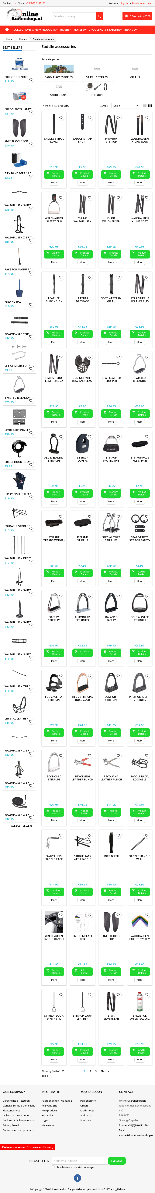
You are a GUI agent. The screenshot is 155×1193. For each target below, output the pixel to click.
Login (45, 1120)
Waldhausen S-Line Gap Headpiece (19, 205)
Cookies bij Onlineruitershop (19, 1120)
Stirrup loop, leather (82, 1017)
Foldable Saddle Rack (19, 526)
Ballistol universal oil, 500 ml (140, 1018)
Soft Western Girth (111, 299)
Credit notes (87, 1110)
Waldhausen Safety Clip (54, 219)
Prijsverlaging (49, 1105)
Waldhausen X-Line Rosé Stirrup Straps (140, 143)
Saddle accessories (59, 77)
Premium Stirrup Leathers (111, 141)
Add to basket (53, 254)
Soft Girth (111, 856)
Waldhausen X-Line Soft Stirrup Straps (140, 222)
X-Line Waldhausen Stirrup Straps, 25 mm (83, 222)
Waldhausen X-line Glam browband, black (19, 750)
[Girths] (135, 69)
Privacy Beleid (11, 1125)
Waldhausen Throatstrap (19, 686)
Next (105, 1071)
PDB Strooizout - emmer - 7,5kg (19, 77)
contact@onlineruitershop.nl (136, 1135)
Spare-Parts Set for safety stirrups (139, 540)
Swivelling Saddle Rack (54, 857)
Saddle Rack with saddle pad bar (82, 859)
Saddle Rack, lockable (140, 778)
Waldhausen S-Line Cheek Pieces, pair (19, 654)
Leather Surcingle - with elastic (54, 301)
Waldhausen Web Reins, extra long (19, 333)
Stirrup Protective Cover (111, 460)
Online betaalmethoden (16, 1115)
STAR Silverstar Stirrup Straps (111, 1020)
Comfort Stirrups (111, 698)
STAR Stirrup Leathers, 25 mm (139, 301)
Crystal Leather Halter (19, 718)
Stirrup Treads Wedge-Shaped (54, 540)
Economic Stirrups (54, 778)
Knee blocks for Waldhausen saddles (19, 141)
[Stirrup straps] (97, 69)
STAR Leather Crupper (111, 379)
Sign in (124, 3)
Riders (64, 29)
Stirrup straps (97, 77)
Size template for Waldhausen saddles (83, 940)
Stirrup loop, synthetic (54, 1017)
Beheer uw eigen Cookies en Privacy (27, 1147)
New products (49, 1110)
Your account (92, 1092)
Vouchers (85, 1120)
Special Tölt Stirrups (111, 538)
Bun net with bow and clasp (82, 379)
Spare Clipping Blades (19, 429)
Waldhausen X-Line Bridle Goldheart (19, 782)
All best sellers (23, 826)
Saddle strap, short (82, 140)
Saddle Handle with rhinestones (139, 859)
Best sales (47, 1115)
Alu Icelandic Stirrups (54, 459)
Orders (84, 1105)
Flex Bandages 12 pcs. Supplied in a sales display (19, 173)
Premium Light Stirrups (139, 698)
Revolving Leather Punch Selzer (82, 779)
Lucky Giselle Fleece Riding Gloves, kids (19, 494)
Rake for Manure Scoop (19, 269)
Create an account (142, 3)
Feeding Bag (13, 301)
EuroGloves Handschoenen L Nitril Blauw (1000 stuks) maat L (19, 109)
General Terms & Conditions (19, 1105)
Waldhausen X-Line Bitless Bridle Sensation (19, 237)
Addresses (86, 1115)
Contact (7, 3)
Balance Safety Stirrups (111, 620)
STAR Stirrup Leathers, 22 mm (54, 381)
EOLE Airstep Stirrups (140, 618)
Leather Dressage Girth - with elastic (82, 302)
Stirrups (97, 95)
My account (48, 1125)
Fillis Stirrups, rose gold (82, 698)
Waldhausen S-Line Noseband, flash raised (19, 622)
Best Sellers (12, 47)
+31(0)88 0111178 (35, 3)
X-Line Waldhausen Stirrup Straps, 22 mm (111, 222)
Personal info (88, 1100)
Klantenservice (11, 1110)
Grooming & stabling (104, 29)
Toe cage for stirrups (54, 698)
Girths (135, 77)
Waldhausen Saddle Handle (53, 937)
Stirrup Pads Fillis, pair (140, 459)
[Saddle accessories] (59, 69)
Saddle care (58, 95)
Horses (79, 29)
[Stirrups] (97, 87)
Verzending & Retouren (16, 1100)
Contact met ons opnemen (18, 1130)
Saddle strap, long (54, 140)
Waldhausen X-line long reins (19, 814)
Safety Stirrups (54, 618)
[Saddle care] (59, 87)
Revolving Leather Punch (111, 778)
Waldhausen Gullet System (139, 937)
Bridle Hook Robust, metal (19, 461)
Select (126, 106)
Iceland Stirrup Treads (82, 540)
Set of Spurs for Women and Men (19, 365)
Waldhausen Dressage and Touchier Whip (19, 558)
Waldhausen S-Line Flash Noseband (19, 590)
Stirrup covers (82, 459)
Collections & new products (34, 29)
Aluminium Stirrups (82, 618)
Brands (129, 29)
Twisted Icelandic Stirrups (19, 397)
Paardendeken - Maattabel (57, 1100)
